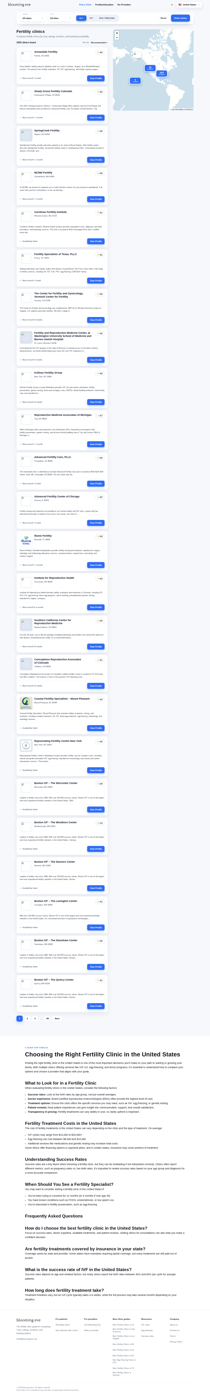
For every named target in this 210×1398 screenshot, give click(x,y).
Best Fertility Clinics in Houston (122, 1374)
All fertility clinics (63, 1325)
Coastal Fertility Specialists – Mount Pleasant (62, 698)
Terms (172, 1336)
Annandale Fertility (45, 51)
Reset (163, 18)
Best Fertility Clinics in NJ (123, 1350)
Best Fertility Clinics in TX (123, 1368)
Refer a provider (91, 1330)
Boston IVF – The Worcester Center (55, 783)
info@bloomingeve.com (26, 1339)
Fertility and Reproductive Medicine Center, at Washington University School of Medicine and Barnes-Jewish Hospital (62, 336)
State (25, 14)
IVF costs (145, 1325)
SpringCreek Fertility (47, 130)
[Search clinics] (172, 4)
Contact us (174, 1330)
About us (174, 1325)
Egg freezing (147, 1330)
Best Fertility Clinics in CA (123, 1325)
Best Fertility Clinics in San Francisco (124, 1330)
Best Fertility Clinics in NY (123, 1356)
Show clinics (180, 18)
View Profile (96, 78)
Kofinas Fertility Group (48, 372)
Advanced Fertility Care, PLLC (52, 457)
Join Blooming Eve (92, 1325)
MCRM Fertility (43, 172)
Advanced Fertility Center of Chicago (56, 496)
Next (57, 1018)
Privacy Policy (176, 1342)
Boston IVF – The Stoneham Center (55, 940)
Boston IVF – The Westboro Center (55, 822)
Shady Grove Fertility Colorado (53, 91)
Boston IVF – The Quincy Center (54, 979)
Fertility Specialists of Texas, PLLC (55, 254)
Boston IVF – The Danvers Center (54, 861)
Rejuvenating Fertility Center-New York (58, 741)
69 (47, 1018)
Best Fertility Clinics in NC (123, 1344)
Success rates (147, 1336)
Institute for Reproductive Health (54, 577)
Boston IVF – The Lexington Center (55, 901)
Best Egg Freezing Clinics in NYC (124, 1361)
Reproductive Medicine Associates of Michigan (63, 415)
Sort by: (85, 42)
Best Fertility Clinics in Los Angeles (124, 1337)
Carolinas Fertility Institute (50, 212)
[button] (137, 55)
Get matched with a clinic (67, 1330)
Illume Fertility (43, 535)
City (52, 14)
